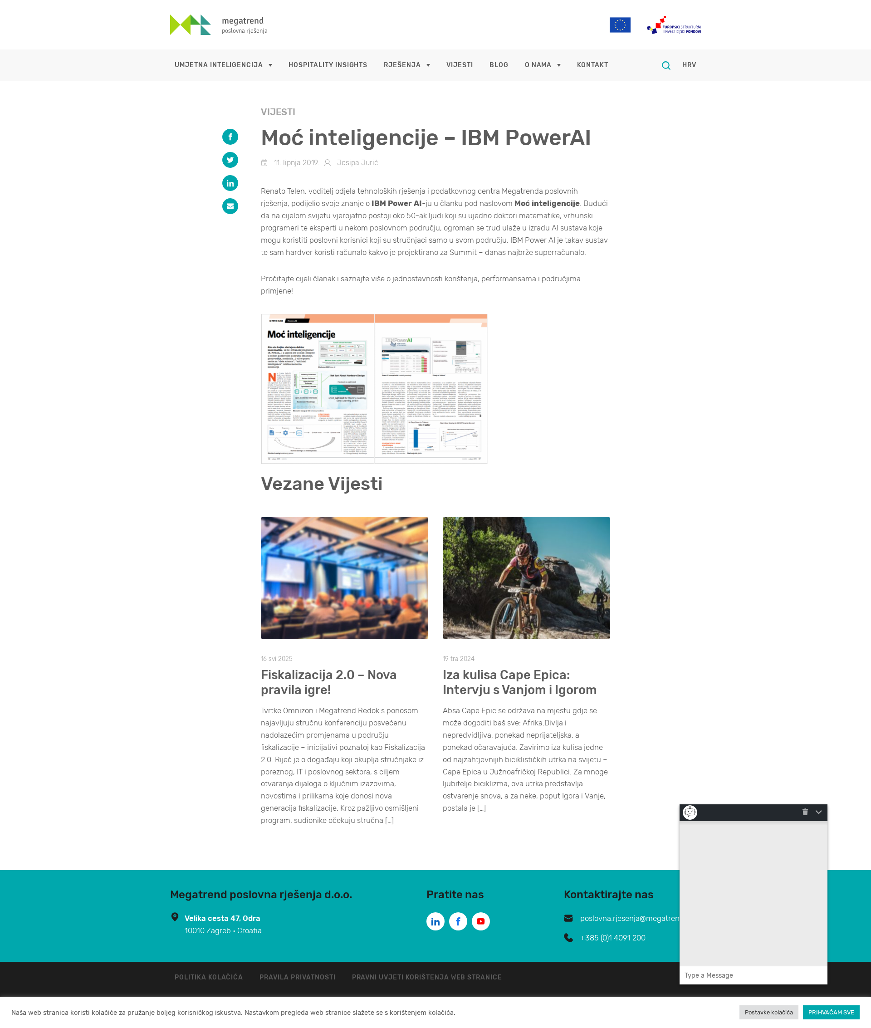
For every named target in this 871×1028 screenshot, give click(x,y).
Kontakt (592, 65)
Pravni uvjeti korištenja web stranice (427, 977)
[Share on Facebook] (230, 137)
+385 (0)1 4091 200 (613, 937)
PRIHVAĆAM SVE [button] (831, 1012)
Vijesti (459, 65)
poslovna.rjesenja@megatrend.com (640, 918)
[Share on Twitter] (230, 160)
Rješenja (402, 65)
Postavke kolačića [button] (769, 1012)
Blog (499, 65)
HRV (689, 65)
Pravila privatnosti (297, 977)
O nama (538, 65)
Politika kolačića (209, 977)
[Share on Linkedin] (230, 183)
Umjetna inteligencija (219, 65)
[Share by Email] (230, 206)
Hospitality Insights (328, 65)
